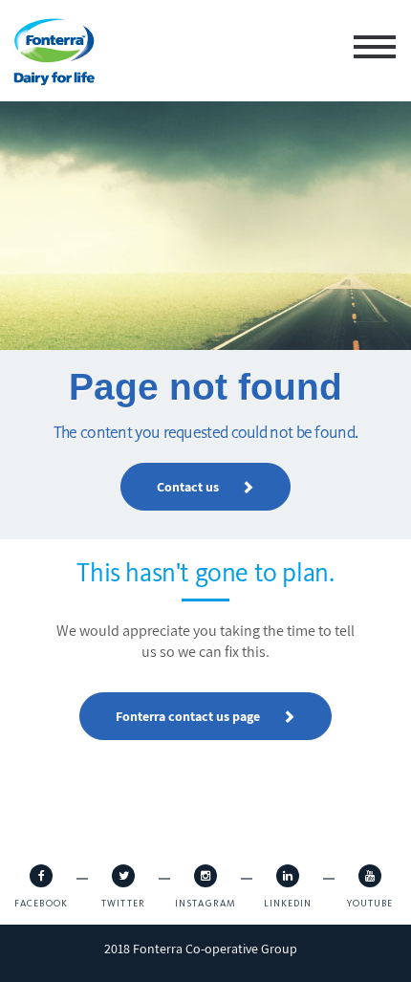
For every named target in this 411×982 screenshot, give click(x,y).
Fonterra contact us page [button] (189, 807)
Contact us (189, 486)
